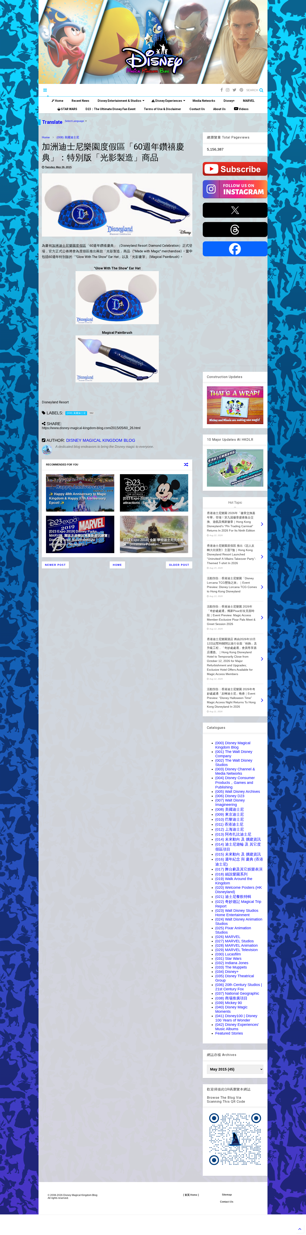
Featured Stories (229, 1033)
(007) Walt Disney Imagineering (230, 802)
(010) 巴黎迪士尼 (229, 819)
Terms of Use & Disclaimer (162, 109)
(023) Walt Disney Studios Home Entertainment (236, 912)
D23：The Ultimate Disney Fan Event (111, 109)
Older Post (179, 564)
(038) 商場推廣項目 (231, 998)
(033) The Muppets (231, 967)
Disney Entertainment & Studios (119, 100)
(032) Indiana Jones (231, 963)
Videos (243, 109)
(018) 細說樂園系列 (231, 874)
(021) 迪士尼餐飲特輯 (233, 897)
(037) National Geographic (237, 993)
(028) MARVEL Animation (236, 945)
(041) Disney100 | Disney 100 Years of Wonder (236, 1018)
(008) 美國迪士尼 (68, 137)
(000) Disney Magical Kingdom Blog (232, 745)
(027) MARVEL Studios (234, 941)
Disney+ (229, 100)
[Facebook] (221, 90)
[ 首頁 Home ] (191, 1194)
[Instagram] (227, 90)
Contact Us (197, 109)
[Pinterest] (241, 90)
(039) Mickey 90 (228, 1003)
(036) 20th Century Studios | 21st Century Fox (238, 987)
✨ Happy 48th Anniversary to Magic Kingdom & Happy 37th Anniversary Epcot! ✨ (77, 498)
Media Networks (204, 100)
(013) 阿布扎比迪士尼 (233, 834)
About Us (219, 109)
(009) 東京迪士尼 (229, 814)
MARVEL (249, 100)
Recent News (80, 100)
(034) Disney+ (227, 972)
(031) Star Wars (228, 958)
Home (58, 100)
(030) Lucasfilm (228, 954)
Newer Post (55, 564)
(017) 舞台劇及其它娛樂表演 (238, 869)
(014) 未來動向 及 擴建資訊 (238, 839)
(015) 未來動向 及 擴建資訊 (238, 854)
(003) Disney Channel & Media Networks (235, 771)
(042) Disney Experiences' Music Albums (237, 1027)
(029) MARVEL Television (236, 950)
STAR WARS (68, 109)
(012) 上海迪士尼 (229, 829)
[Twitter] (234, 90)
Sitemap (227, 1194)
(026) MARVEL (227, 937)
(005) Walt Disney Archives (237, 791)
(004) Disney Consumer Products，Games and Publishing (235, 782)
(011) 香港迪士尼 (229, 824)
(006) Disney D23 (229, 796)
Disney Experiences (168, 100)
